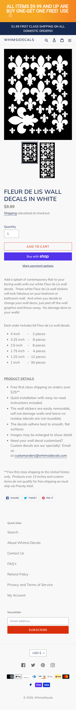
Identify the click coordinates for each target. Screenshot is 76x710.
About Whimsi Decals (24, 543)
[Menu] (70, 39)
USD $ (36, 653)
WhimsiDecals (19, 40)
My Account (16, 595)
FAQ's (11, 564)
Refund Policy (17, 574)
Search (12, 532)
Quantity (10, 226)
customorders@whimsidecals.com (41, 455)
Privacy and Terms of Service (30, 585)
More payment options (38, 266)
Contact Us (15, 553)
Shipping (10, 213)
